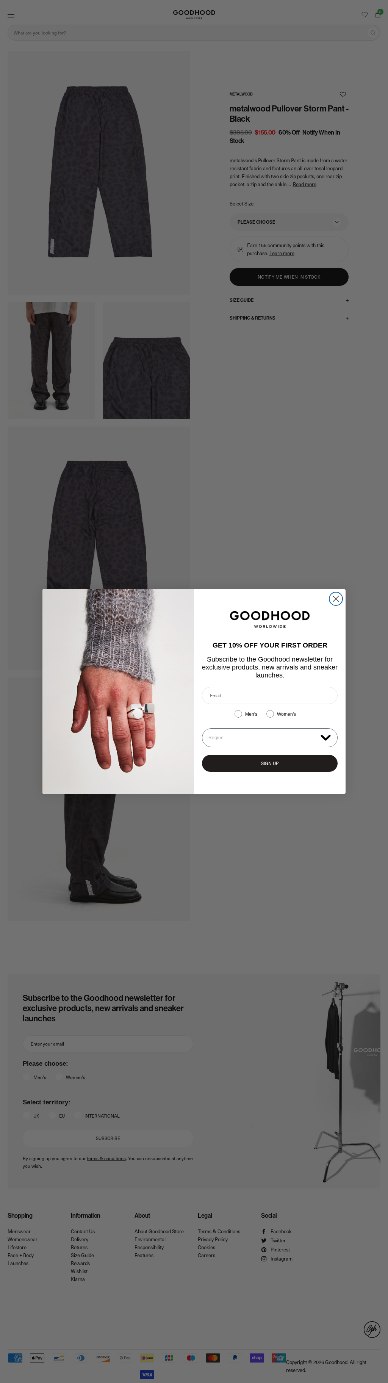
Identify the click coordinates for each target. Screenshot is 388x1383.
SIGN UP (269, 763)
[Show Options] (325, 737)
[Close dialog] (336, 598)
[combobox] (262, 738)
